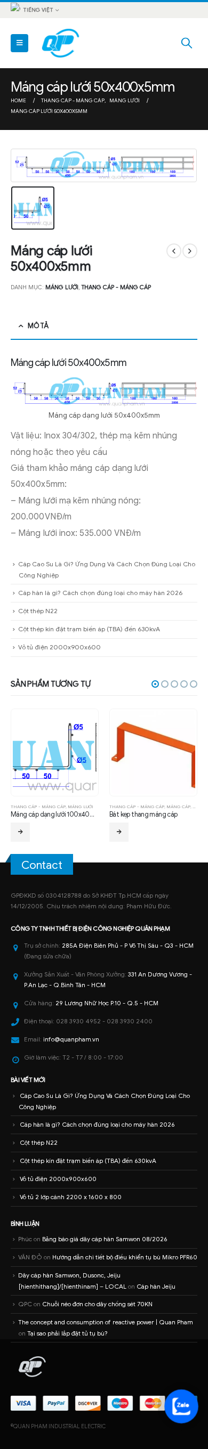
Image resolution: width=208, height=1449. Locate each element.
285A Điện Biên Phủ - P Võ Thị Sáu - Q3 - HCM (128, 945)
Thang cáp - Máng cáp (116, 287)
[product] (54, 752)
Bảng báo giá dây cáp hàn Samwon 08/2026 (104, 1239)
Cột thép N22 (38, 611)
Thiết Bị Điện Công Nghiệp (94, 928)
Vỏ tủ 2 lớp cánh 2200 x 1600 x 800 (71, 1197)
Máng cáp (178, 806)
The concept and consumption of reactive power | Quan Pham (105, 1322)
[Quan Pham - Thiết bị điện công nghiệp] (61, 43)
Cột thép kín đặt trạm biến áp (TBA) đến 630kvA (89, 629)
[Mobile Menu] (19, 43)
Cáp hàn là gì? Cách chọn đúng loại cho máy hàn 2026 (100, 593)
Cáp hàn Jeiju (156, 1286)
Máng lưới (61, 287)
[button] (155, 684)
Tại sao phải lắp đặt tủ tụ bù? (67, 1333)
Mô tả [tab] (38, 325)
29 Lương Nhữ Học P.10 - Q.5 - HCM (106, 1003)
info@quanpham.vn (71, 1039)
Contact (41, 865)
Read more (20, 832)
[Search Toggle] (186, 43)
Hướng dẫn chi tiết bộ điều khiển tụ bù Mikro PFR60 (124, 1257)
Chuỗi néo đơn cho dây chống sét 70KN (97, 1304)
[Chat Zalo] (181, 1406)
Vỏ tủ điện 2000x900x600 (59, 647)
